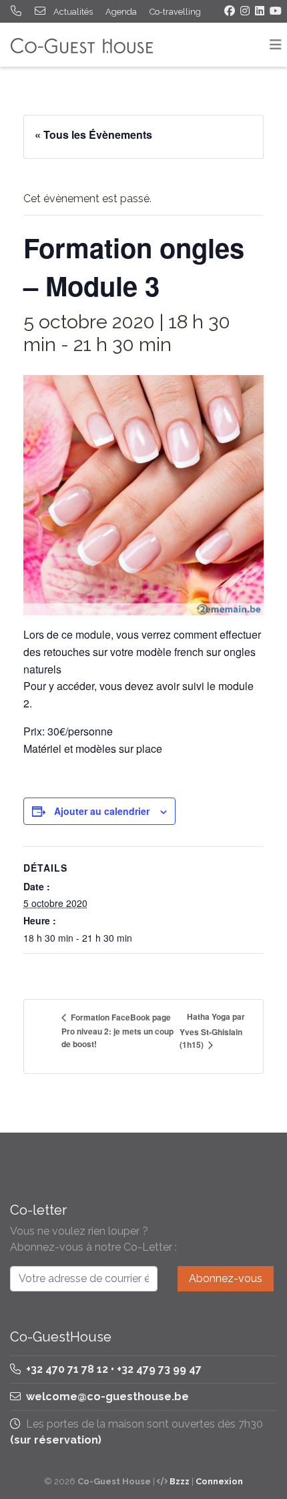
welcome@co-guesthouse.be (107, 1396)
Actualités (73, 12)
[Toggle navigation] (275, 44)
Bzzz (180, 1481)
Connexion (219, 1481)
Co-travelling (175, 12)
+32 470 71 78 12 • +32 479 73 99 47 (112, 1369)
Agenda (121, 12)
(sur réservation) (55, 1440)
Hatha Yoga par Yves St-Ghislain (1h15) (212, 1030)
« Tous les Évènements (93, 134)
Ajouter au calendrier (102, 811)
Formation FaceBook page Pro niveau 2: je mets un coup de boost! (117, 1030)
